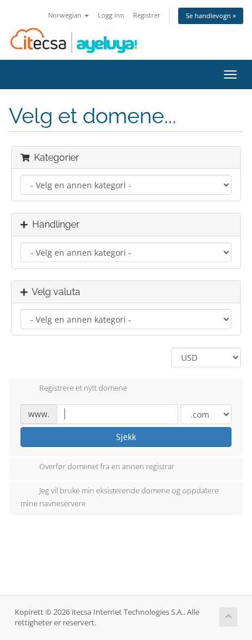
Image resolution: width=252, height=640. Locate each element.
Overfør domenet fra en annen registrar (107, 467)
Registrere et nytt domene (83, 387)
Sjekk (126, 436)
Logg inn (111, 15)
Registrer (147, 15)
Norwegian (65, 15)
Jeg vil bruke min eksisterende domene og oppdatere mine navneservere (120, 497)
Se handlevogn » (211, 15)
